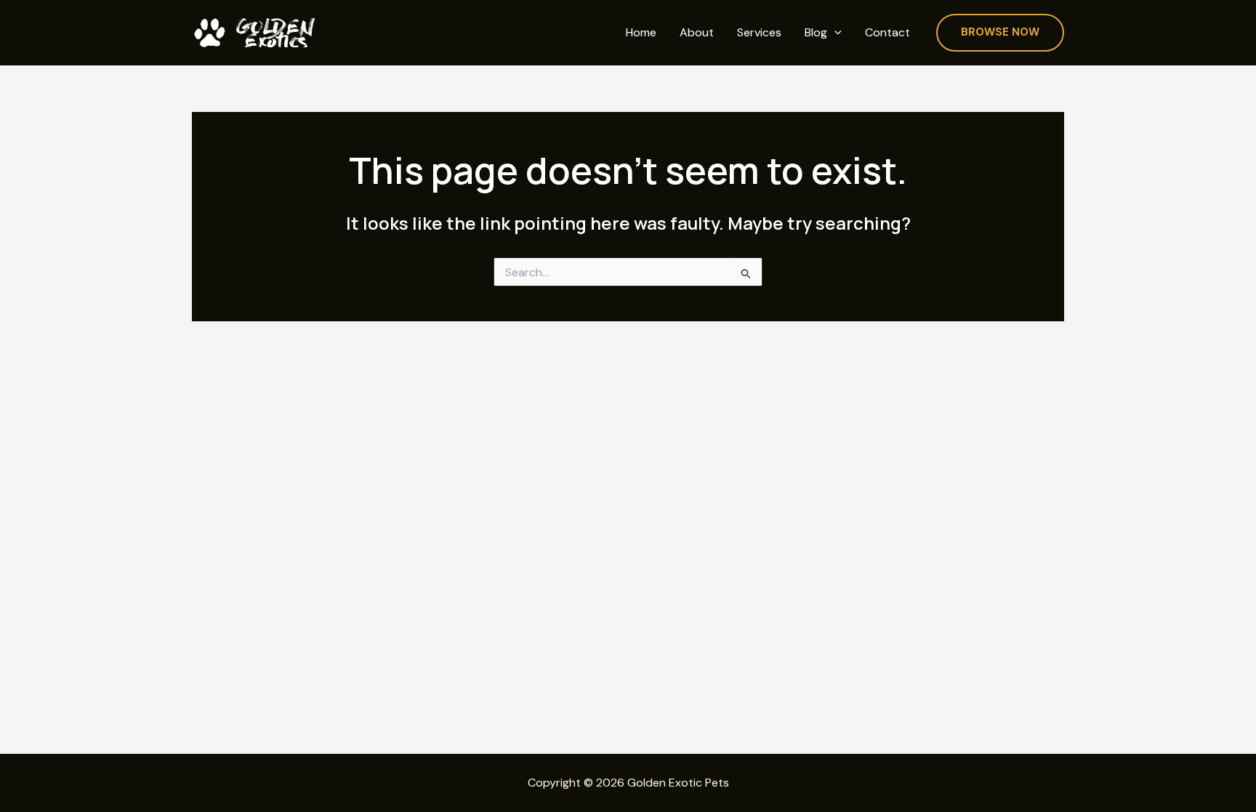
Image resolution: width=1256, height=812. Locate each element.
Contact (887, 32)
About (697, 32)
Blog (816, 32)
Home (641, 32)
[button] (834, 33)
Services (759, 32)
